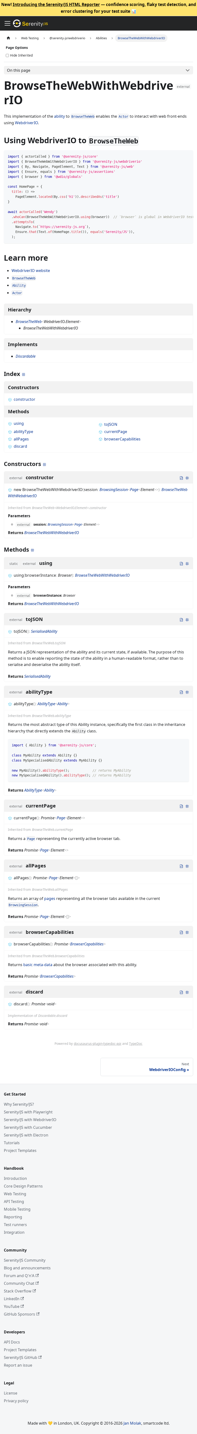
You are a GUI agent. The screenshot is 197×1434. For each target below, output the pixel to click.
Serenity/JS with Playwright (28, 1112)
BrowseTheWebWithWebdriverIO (51, 532)
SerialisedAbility (44, 631)
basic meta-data (37, 964)
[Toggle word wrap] (178, 156)
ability (59, 116)
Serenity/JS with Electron (26, 1135)
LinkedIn (11, 1298)
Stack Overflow (17, 1291)
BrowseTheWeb (29, 321)
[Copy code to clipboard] (187, 156)
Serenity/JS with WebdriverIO (30, 1119)
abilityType (23, 431)
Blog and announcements (27, 1268)
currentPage (115, 431)
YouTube (11, 1306)
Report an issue (18, 1365)
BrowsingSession (113, 489)
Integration (14, 1232)
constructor (24, 399)
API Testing (14, 1201)
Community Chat (19, 1283)
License (10, 1393)
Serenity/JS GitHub (20, 1357)
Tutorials (12, 1142)
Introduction (15, 1178)
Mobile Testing (17, 1209)
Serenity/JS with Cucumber (28, 1127)
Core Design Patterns (23, 1186)
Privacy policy (16, 1400)
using (19, 423)
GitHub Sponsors (19, 1314)
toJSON (110, 424)
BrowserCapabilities (87, 944)
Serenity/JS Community (24, 1260)
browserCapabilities (122, 439)
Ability (62, 703)
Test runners (15, 1224)
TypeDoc (135, 1043)
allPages (21, 439)
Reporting (13, 1217)
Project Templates (20, 1150)
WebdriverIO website (31, 270)
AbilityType (46, 703)
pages (49, 898)
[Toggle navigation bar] (7, 23)
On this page (18, 70)
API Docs (12, 1342)
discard (20, 446)
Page (134, 489)
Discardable (26, 356)
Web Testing (15, 1193)
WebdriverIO (26, 122)
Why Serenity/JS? (19, 1104)
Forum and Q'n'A (19, 1275)
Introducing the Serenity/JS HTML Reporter (56, 4)
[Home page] (8, 38)
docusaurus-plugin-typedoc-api (97, 1043)
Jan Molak (132, 1423)
